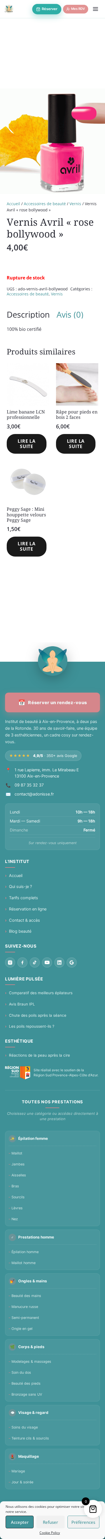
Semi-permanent (25, 1318)
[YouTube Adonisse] (47, 962)
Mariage (18, 1471)
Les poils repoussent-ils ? (31, 1026)
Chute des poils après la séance (37, 1015)
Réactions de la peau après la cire (39, 1055)
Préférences (83, 1522)
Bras (15, 1186)
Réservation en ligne (27, 909)
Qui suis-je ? (20, 886)
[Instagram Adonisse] (10, 962)
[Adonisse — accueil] (9, 9)
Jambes (18, 1164)
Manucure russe (24, 1307)
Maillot (16, 1153)
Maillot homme (23, 1263)
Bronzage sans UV (26, 1394)
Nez (14, 1219)
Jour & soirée (22, 1482)
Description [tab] (28, 314)
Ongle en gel (21, 1328)
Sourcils (18, 1197)
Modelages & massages (31, 1361)
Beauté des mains (26, 1296)
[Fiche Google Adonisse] (72, 962)
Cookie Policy (49, 1532)
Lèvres (17, 1208)
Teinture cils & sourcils (30, 1438)
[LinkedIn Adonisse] (59, 962)
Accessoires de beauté (45, 203)
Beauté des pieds (26, 1383)
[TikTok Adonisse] (35, 962)
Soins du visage (24, 1427)
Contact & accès (24, 920)
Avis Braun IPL (22, 1004)
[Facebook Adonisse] (22, 962)
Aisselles (18, 1175)
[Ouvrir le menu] (95, 9)
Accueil (13, 203)
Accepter (20, 1522)
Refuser (50, 1522)
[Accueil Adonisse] (52, 661)
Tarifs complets (23, 897)
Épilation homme (25, 1252)
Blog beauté (20, 931)
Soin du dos (21, 1372)
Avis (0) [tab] (70, 314)
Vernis (75, 203)
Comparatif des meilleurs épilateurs (41, 993)
